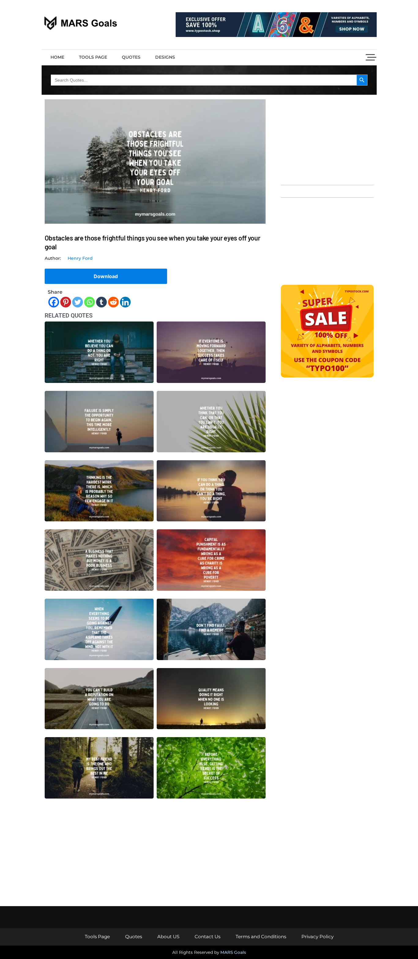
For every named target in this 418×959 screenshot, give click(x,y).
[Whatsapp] (89, 302)
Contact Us (207, 936)
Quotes (131, 57)
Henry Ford (80, 258)
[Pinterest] (65, 302)
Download (106, 276)
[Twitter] (77, 302)
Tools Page (93, 57)
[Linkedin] (125, 302)
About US (168, 936)
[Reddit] (113, 302)
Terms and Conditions (261, 936)
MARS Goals (233, 952)
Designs (165, 57)
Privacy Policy (317, 936)
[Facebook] (53, 302)
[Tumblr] (101, 302)
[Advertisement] (327, 139)
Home (57, 57)
